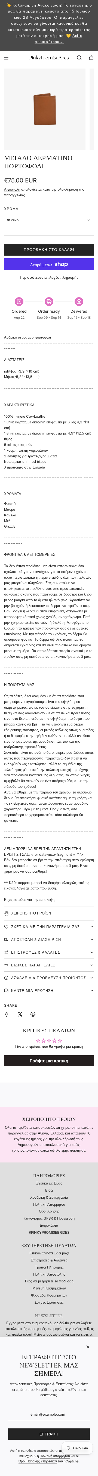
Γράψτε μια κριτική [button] (49, 1060)
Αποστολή (12, 189)
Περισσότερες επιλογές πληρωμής (49, 277)
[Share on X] (20, 1015)
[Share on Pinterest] (33, 1015)
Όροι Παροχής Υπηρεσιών (38, 1461)
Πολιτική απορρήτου (55, 1456)
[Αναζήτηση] (79, 58)
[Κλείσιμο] (88, 1347)
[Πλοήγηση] (6, 58)
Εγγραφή (49, 1434)
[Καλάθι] (91, 58)
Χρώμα (11, 209)
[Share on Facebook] (7, 1015)
